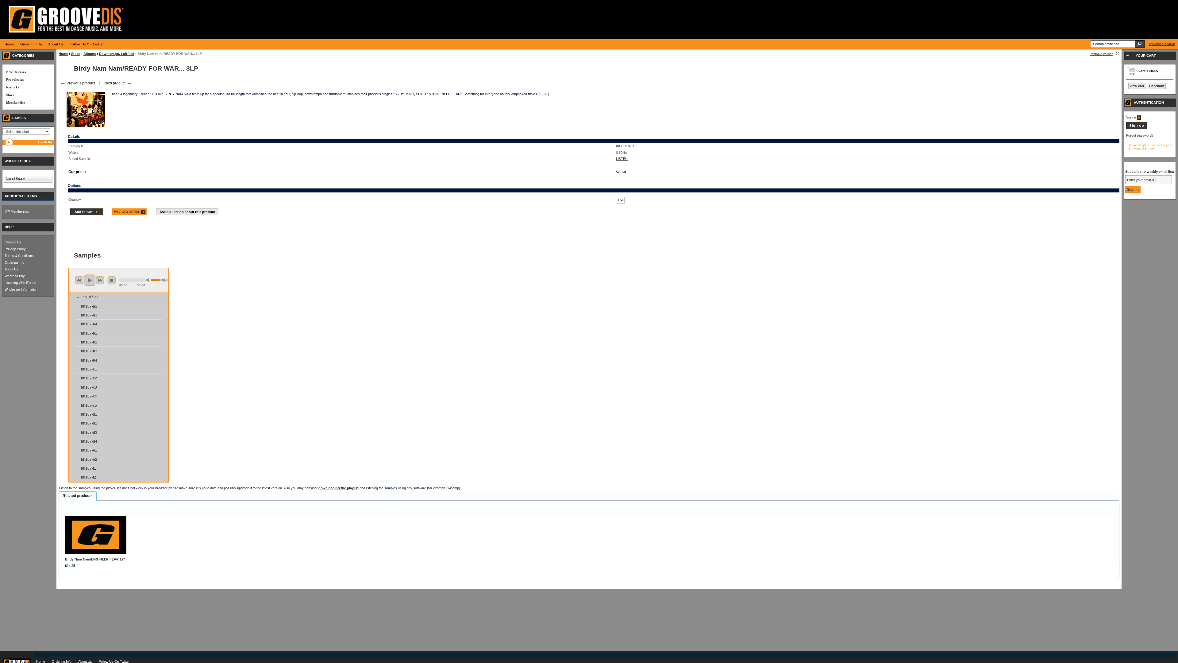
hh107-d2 (89, 423)
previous (79, 280)
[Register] (1136, 128)
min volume (149, 280)
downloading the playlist (338, 488)
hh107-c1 (89, 369)
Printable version (1101, 54)
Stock (75, 54)
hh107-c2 (89, 378)
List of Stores (15, 178)
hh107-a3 (89, 315)
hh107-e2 (89, 459)
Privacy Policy (15, 249)
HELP (9, 227)
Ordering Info (14, 262)
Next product (118, 83)
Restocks (12, 87)
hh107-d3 (89, 432)
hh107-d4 (89, 441)
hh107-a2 (89, 306)
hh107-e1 (89, 450)
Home (63, 54)
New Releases (16, 72)
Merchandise (15, 102)
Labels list (45, 142)
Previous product (77, 83)
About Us (11, 269)
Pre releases (15, 79)
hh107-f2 (88, 477)
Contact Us (13, 242)
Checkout (1157, 86)
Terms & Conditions (19, 256)
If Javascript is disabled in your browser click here (1150, 146)
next (100, 280)
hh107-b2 (89, 342)
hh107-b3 (89, 351)
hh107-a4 (89, 324)
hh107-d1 (89, 414)
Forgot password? (1139, 135)
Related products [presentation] (78, 496)
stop (111, 280)
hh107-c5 (89, 405)
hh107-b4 (89, 360)
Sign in (1131, 117)
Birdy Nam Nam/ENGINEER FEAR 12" (95, 559)
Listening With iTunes (20, 283)
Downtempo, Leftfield (116, 54)
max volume (165, 280)
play (89, 280)
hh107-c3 (89, 387)
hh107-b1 (89, 333)
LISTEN (622, 159)
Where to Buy (15, 276)
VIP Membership (17, 211)
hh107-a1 (91, 297)
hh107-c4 (89, 396)
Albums (89, 54)
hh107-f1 (88, 468)
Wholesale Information (21, 289)
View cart (1137, 86)
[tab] (78, 496)
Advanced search (1162, 44)
